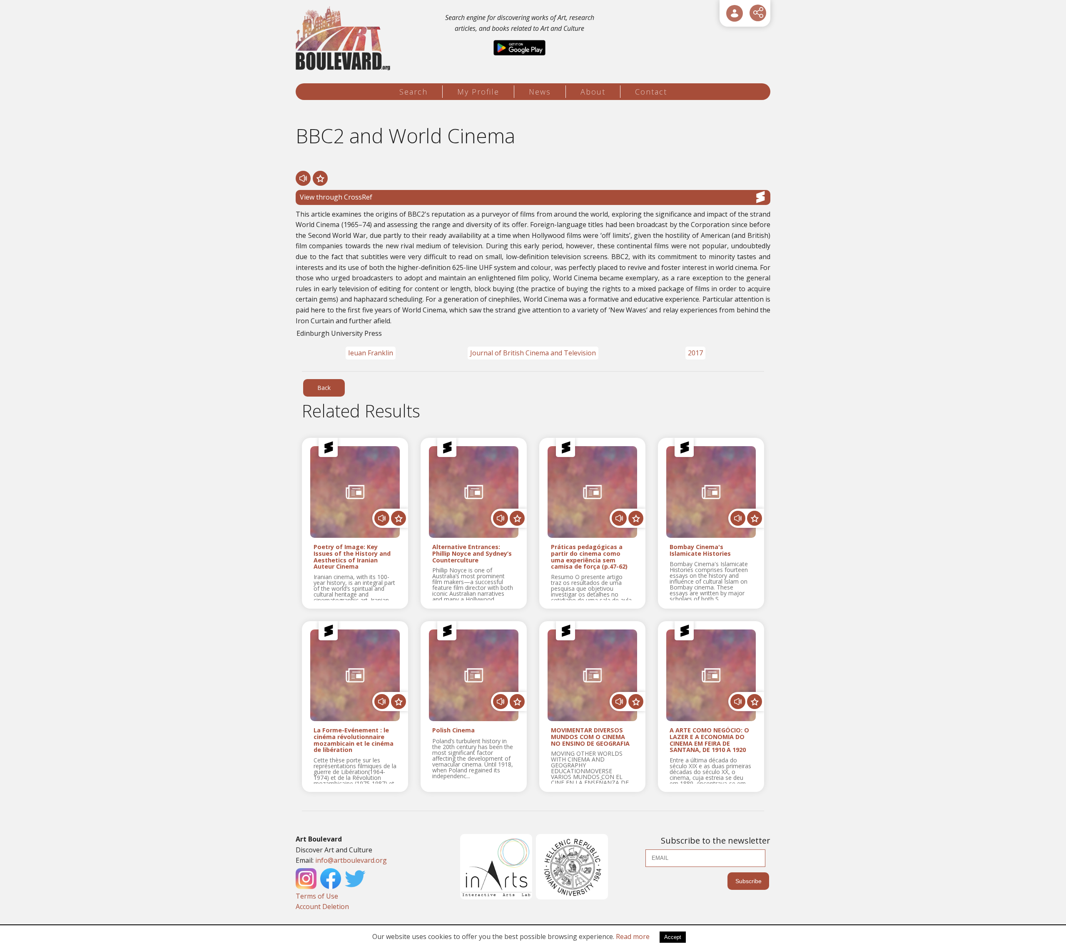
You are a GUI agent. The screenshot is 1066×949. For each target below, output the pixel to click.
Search (413, 92)
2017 (695, 352)
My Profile (478, 92)
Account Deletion (322, 906)
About (592, 92)
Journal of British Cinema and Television (533, 352)
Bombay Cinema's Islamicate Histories (700, 550)
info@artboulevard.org (351, 860)
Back (324, 388)
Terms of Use (317, 896)
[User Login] (734, 13)
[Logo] (344, 38)
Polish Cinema (453, 730)
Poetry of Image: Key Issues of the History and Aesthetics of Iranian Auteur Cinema (352, 557)
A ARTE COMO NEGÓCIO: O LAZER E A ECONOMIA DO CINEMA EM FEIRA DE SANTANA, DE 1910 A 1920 (709, 740)
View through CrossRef (336, 197)
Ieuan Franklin (370, 352)
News (540, 92)
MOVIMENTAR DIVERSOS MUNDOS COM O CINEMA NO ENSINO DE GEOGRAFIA (590, 737)
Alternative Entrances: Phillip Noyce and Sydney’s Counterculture (472, 554)
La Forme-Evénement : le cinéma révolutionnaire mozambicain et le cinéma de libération (354, 740)
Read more (633, 936)
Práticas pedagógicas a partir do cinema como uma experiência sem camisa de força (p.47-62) (589, 557)
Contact (651, 92)
